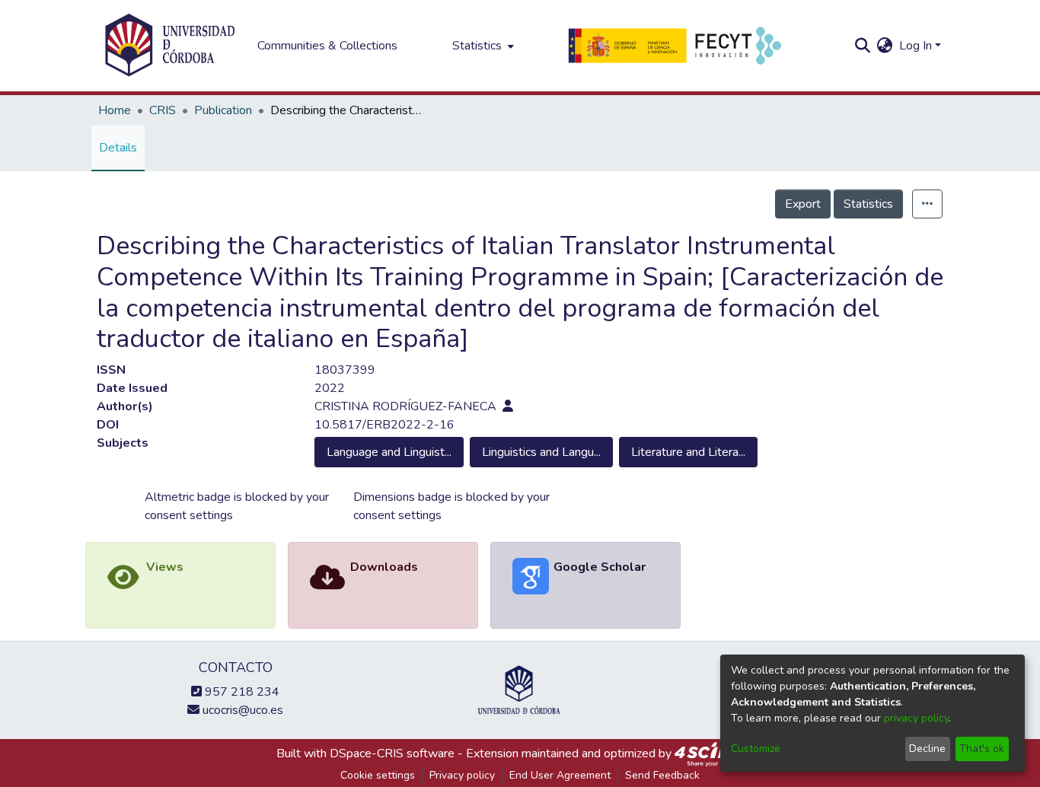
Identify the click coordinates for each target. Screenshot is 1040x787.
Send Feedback (662, 775)
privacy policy (916, 718)
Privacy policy (462, 775)
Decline (927, 748)
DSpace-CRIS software (392, 753)
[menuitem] (481, 45)
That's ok (981, 748)
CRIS (162, 110)
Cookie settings (377, 775)
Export (803, 204)
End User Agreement (560, 775)
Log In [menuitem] (915, 45)
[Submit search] (863, 46)
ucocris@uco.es (241, 710)
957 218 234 (240, 691)
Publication (223, 110)
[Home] (169, 46)
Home (114, 110)
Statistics (868, 204)
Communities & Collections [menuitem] (327, 45)
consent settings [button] (189, 515)
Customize (755, 748)
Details (118, 147)
